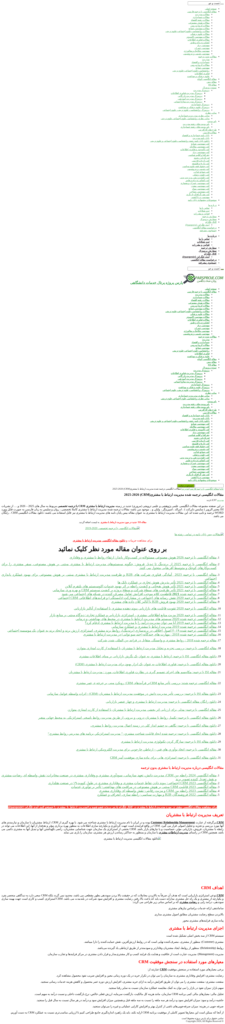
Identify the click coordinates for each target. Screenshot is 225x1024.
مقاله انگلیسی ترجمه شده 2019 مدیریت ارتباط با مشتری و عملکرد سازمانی (164, 627)
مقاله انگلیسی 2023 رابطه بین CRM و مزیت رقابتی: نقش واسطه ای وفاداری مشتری (158, 791)
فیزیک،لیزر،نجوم (202, 158)
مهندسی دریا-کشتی (200, 197)
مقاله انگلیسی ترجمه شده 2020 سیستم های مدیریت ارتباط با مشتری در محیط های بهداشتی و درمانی (146, 619)
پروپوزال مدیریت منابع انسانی (188, 101)
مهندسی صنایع (203, 67)
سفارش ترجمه (209, 216)
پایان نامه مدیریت (201, 138)
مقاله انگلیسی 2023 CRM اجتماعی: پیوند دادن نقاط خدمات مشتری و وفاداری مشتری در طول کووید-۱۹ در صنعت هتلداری (132, 783)
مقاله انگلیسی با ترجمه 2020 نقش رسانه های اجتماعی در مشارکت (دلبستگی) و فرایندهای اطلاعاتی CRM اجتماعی (137, 598)
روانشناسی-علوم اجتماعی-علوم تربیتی (191, 70)
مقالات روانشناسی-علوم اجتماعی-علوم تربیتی (187, 31)
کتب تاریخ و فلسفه (201, 163)
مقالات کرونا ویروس (200, 25)
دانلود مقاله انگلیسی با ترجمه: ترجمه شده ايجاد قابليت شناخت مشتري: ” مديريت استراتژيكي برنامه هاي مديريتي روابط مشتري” (132, 733)
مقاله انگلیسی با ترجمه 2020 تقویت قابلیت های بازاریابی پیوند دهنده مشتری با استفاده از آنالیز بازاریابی (145, 608)
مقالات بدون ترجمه (207, 56)
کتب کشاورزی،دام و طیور (197, 180)
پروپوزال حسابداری (200, 104)
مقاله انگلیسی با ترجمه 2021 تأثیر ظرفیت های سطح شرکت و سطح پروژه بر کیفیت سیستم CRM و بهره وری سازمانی (135, 590)
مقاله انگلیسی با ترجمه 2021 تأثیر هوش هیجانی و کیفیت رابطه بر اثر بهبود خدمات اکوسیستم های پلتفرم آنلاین (141, 586)
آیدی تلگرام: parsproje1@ (197, 225)
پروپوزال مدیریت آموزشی (190, 98)
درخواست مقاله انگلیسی (205, 227)
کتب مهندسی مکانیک (200, 146)
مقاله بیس (212, 82)
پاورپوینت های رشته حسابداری (195, 127)
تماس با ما (205, 208)
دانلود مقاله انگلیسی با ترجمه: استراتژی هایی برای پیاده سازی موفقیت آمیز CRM (163, 757)
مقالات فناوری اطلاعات (199, 39)
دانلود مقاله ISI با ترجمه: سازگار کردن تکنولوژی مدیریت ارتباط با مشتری (169, 741)
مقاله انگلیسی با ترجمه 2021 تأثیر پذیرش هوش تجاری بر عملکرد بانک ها (167, 582)
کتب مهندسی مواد (201, 188)
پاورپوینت (212, 121)
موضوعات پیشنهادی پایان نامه (202, 200)
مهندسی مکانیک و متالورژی (197, 51)
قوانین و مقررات (202, 213)
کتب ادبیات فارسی (201, 160)
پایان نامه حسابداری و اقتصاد (196, 135)
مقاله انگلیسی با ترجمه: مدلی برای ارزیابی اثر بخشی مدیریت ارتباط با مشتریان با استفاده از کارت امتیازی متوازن (142, 710)
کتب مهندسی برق (201, 152)
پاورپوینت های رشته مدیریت (196, 124)
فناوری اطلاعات (202, 73)
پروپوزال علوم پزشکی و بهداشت (194, 107)
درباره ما (212, 205)
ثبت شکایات (204, 210)
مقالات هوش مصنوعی (199, 22)
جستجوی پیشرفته (208, 230)
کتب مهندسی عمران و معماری (195, 183)
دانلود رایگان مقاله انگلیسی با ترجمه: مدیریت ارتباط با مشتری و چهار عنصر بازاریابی (161, 701)
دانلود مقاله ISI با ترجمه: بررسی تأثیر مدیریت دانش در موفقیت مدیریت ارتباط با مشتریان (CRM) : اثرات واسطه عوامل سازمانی (132, 694)
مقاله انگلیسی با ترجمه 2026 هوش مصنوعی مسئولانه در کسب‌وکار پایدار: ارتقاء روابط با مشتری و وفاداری (143, 557)
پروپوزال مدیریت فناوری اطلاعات (186, 93)
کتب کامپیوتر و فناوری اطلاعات (195, 149)
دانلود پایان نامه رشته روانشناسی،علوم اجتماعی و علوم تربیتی (180, 141)
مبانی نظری (211, 112)
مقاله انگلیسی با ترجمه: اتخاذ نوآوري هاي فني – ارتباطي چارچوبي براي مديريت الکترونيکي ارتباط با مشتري (146, 749)
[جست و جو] (222, 4)
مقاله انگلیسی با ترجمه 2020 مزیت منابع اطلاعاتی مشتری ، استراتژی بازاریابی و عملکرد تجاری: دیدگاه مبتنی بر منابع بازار (133, 615)
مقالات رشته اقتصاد (200, 20)
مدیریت (206, 59)
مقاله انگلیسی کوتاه (207, 79)
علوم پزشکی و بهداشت (198, 76)
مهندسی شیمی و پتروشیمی (196, 53)
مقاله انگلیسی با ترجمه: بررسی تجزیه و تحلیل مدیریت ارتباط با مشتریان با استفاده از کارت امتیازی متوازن (147, 648)
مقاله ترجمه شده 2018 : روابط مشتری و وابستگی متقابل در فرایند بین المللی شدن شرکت (157, 640)
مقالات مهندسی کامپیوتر (198, 37)
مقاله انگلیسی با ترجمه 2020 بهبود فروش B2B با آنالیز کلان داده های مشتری (164, 602)
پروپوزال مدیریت (201, 90)
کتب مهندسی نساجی (199, 191)
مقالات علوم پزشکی (200, 34)
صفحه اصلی (211, 8)
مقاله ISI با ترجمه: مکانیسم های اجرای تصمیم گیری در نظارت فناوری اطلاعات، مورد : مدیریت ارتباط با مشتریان (143, 672)
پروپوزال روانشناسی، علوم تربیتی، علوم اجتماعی (186, 110)
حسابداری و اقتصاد (201, 62)
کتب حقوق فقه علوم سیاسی (196, 166)
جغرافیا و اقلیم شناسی (199, 155)
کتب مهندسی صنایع (200, 143)
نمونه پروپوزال (209, 87)
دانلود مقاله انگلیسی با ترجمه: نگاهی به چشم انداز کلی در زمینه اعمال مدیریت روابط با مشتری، (153, 725)
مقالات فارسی (210, 132)
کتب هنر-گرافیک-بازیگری (198, 194)
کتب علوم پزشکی (201, 174)
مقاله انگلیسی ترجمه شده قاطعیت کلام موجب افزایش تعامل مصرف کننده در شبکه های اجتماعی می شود (139, 594)
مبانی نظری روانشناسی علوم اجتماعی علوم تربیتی (185, 118)
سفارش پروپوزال (208, 219)
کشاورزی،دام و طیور (200, 42)
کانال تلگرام (211, 222)
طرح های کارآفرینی (207, 129)
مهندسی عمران (202, 48)
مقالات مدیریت (202, 14)
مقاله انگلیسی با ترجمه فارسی (202, 11)
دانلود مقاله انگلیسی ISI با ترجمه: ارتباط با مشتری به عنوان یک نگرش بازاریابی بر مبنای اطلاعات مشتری (148, 656)
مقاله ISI (212, 84)
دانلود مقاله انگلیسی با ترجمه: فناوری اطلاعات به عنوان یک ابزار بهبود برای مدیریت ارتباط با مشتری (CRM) (146, 664)
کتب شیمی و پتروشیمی (198, 169)
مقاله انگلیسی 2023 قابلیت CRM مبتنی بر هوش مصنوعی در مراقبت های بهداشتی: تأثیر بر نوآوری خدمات (144, 787)
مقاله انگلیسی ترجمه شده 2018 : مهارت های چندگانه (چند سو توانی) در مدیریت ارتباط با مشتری (150, 634)
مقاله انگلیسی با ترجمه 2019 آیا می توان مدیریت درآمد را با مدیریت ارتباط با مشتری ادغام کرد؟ (151, 623)
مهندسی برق (203, 45)
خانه (222, 488)
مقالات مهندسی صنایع (199, 28)
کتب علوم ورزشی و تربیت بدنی (195, 177)
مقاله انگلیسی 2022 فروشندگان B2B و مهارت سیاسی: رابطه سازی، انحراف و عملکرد (157, 794)
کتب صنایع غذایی (201, 172)
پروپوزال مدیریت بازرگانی (190, 96)
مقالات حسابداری (201, 17)
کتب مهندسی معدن (200, 186)
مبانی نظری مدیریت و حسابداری (194, 115)
